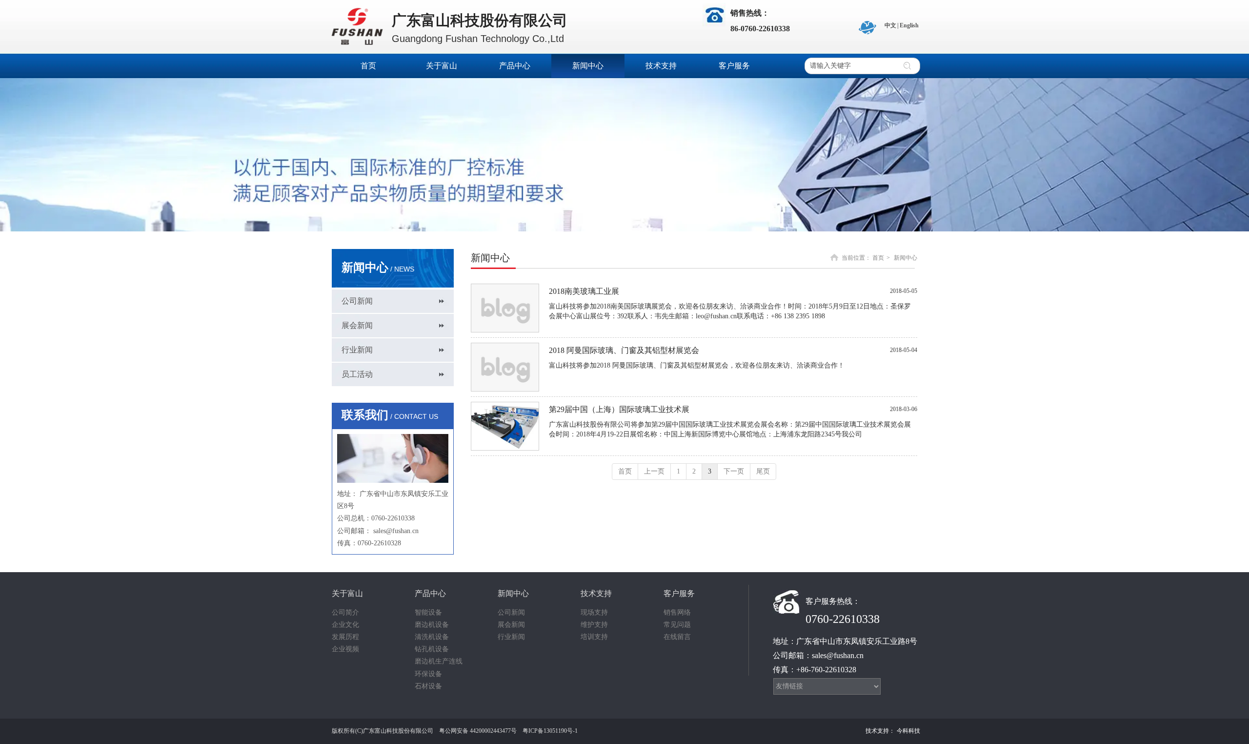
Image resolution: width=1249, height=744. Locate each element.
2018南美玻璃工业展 (584, 291)
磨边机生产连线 (439, 661)
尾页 (763, 471)
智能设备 (428, 612)
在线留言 (677, 637)
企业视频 (345, 649)
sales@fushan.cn (396, 531)
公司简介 (345, 612)
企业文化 (345, 624)
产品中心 (430, 593)
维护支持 (594, 624)
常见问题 (677, 624)
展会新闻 (511, 624)
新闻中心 (905, 257)
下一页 (734, 471)
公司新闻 (511, 612)
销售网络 (677, 612)
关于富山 (347, 593)
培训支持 (594, 637)
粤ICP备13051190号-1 (550, 730)
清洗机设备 (432, 637)
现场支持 (594, 612)
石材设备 (428, 686)
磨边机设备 (432, 624)
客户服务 (679, 593)
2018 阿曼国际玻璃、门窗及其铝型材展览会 (624, 350)
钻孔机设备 (432, 649)
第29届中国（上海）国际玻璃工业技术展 (619, 409)
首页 (878, 257)
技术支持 (596, 593)
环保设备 (428, 674)
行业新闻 (511, 637)
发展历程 (345, 637)
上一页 (654, 471)
